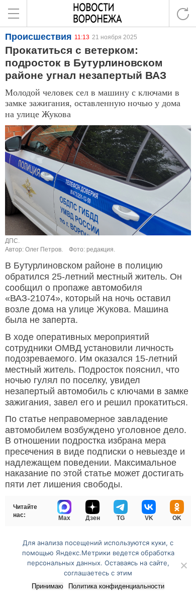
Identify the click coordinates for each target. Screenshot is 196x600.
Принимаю (47, 586)
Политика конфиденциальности (116, 586)
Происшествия (38, 37)
